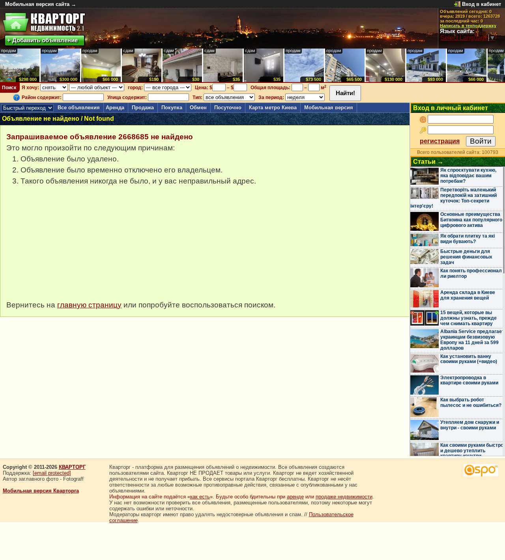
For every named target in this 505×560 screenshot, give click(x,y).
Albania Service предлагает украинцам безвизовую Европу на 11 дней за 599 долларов (472, 339)
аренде (295, 497)
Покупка (171, 108)
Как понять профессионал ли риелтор (471, 273)
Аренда (115, 108)
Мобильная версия (328, 108)
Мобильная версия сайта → (40, 4)
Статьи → (428, 161)
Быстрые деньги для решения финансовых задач (466, 257)
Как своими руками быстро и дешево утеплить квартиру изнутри (471, 450)
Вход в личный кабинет (450, 108)
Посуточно (227, 108)
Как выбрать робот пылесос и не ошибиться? (470, 402)
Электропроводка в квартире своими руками (469, 380)
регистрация (440, 141)
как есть (200, 497)
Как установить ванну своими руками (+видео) (468, 359)
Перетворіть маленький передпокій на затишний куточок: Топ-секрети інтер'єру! (453, 198)
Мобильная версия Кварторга (41, 491)
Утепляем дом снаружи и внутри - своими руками (469, 425)
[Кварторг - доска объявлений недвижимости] (44, 22)
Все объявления (79, 108)
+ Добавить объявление (42, 40)
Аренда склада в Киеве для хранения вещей (467, 295)
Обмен (198, 108)
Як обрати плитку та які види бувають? (467, 238)
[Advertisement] (65, 247)
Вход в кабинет (481, 4)
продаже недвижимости (344, 497)
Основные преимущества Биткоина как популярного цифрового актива (471, 220)
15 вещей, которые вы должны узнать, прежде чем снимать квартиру (468, 318)
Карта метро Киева (273, 108)
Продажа (143, 108)
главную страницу (89, 305)
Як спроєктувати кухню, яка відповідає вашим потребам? (468, 175)
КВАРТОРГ (72, 467)
